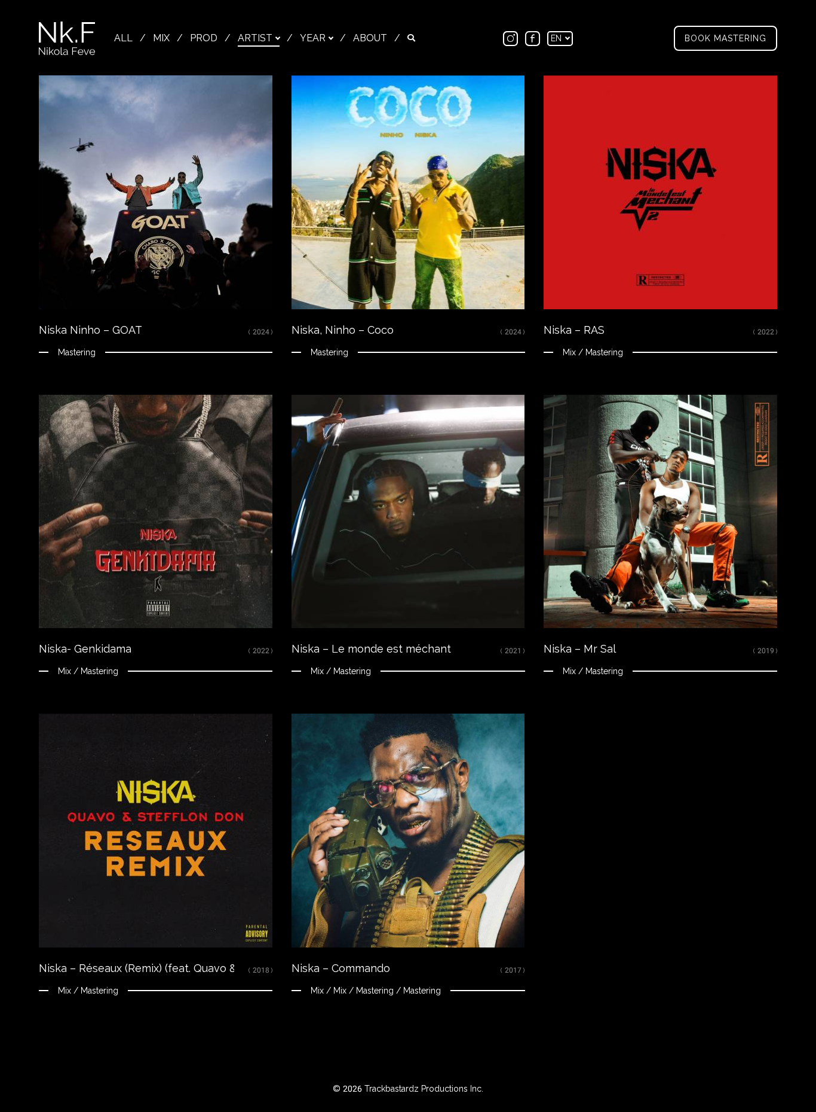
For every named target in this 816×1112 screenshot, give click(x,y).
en (557, 38)
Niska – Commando (341, 968)
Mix (161, 38)
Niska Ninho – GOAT (90, 330)
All (123, 38)
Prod (203, 38)
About (370, 38)
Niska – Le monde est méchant (371, 648)
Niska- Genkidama (85, 648)
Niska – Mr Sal (580, 648)
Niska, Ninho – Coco (343, 330)
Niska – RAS (574, 330)
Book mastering (725, 38)
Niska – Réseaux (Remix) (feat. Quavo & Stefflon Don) (172, 968)
